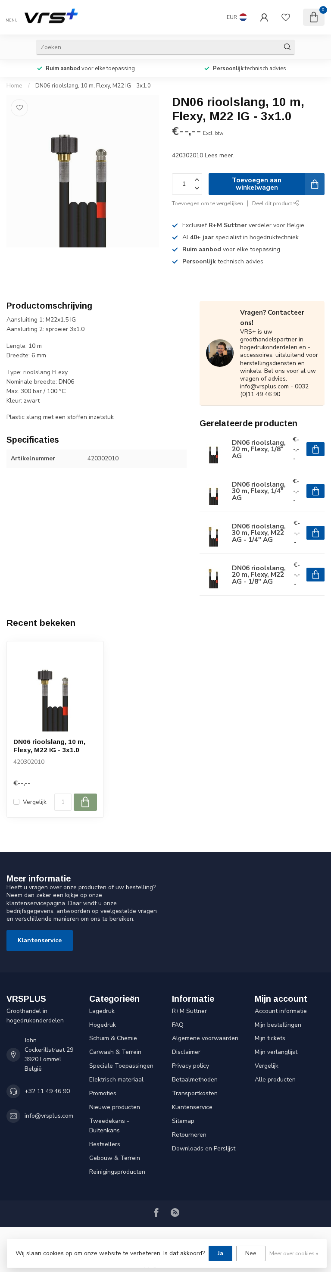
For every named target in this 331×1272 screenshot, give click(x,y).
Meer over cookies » (293, 1253)
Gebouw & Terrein (114, 1158)
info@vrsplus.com (49, 1116)
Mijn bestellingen (278, 1025)
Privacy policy (190, 1066)
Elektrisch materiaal (116, 1079)
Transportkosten (195, 1093)
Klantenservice (40, 940)
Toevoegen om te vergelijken (207, 203)
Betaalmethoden (195, 1079)
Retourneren (189, 1135)
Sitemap (183, 1121)
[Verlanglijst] (285, 17)
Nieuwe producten (114, 1107)
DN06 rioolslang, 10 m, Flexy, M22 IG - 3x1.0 (93, 86)
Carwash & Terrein (115, 1052)
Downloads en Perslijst (203, 1148)
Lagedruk (102, 1011)
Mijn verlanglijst (276, 1052)
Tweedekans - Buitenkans (109, 1125)
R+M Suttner (189, 1011)
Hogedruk (102, 1025)
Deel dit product (273, 203)
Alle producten (275, 1079)
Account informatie (281, 1011)
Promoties (102, 1093)
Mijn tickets (270, 1038)
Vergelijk (35, 802)
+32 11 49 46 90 (47, 1091)
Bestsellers (104, 1144)
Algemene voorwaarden (205, 1038)
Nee (250, 1253)
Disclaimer (186, 1052)
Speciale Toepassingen (121, 1066)
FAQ (178, 1025)
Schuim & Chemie (113, 1038)
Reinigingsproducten (117, 1172)
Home (14, 86)
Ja (220, 1253)
